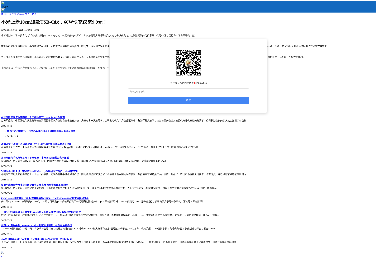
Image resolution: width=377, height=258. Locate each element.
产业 (14, 14)
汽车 (19, 14)
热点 (34, 14)
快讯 (3, 14)
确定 (188, 100)
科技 (24, 14)
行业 (8, 14)
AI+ (30, 14)
